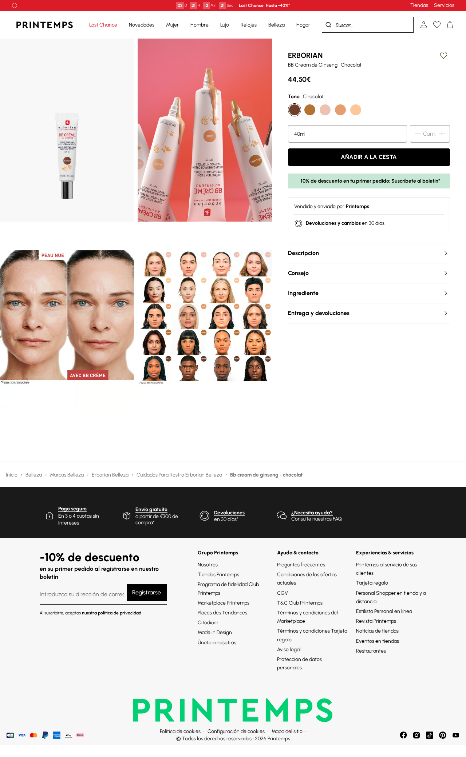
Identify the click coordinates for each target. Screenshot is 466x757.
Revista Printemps (376, 621)
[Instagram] (416, 735)
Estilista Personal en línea (384, 611)
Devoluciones (229, 513)
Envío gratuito (151, 509)
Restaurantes (371, 651)
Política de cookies (180, 731)
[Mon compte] (423, 24)
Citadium (208, 622)
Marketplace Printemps (223, 603)
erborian (305, 55)
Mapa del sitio (287, 731)
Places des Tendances (222, 613)
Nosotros (208, 565)
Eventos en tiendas (377, 641)
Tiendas (419, 5)
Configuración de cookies (236, 731)
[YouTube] (455, 735)
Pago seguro (72, 509)
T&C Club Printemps (300, 603)
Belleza (34, 475)
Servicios (444, 5)
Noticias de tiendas (377, 631)
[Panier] (450, 24)
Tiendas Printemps (218, 574)
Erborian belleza (111, 475)
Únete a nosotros (217, 643)
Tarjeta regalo (372, 583)
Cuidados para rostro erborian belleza (180, 475)
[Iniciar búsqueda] (328, 24)
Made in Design (215, 632)
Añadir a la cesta (369, 157)
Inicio (12, 475)
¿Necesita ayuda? (312, 513)
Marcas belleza (67, 475)
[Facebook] (403, 735)
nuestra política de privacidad (111, 612)
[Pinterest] (442, 735)
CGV (282, 593)
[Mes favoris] (437, 24)
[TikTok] (429, 735)
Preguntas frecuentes (301, 565)
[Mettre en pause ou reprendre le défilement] (14, 5)
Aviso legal (289, 649)
